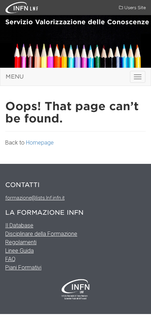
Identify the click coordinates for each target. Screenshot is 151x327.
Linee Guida (19, 250)
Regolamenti (21, 242)
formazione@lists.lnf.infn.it (35, 198)
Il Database (19, 225)
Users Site (134, 7)
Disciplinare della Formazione (41, 234)
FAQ (10, 259)
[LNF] (17, 7)
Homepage (40, 142)
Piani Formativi (23, 267)
